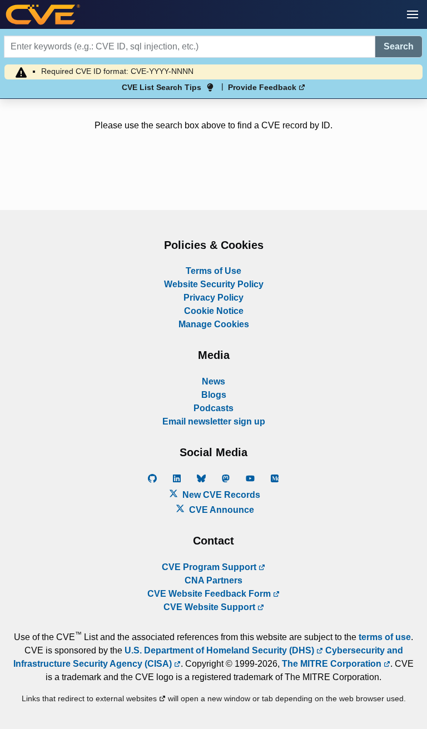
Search (399, 46)
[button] (412, 14)
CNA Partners (213, 580)
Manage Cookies (213, 324)
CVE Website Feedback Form (210, 593)
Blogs (213, 395)
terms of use (385, 637)
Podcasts (213, 408)
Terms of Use (213, 271)
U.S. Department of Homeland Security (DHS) (220, 650)
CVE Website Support (210, 607)
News (213, 381)
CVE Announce (220, 510)
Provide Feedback (263, 87)
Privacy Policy (213, 297)
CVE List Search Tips (161, 87)
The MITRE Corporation (333, 663)
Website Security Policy (214, 284)
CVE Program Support (210, 567)
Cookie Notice (214, 311)
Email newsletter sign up (213, 421)
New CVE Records (220, 495)
